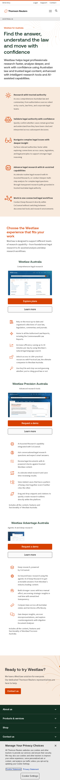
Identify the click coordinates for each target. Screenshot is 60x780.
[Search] (56, 11)
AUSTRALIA (8, 19)
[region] (30, 760)
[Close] (55, 746)
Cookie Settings (30, 776)
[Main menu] (50, 11)
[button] (30, 709)
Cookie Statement (13, 769)
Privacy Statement (30, 769)
